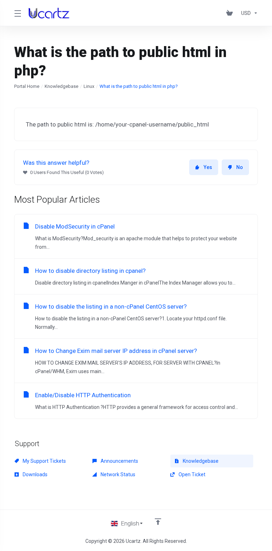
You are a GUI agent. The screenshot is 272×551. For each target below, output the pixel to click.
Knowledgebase (61, 86)
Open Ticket (191, 474)
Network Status (117, 474)
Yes (208, 167)
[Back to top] (158, 522)
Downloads (34, 474)
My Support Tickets (44, 461)
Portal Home (26, 86)
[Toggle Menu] (17, 13)
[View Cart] (230, 13)
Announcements (119, 461)
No (239, 167)
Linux (89, 86)
